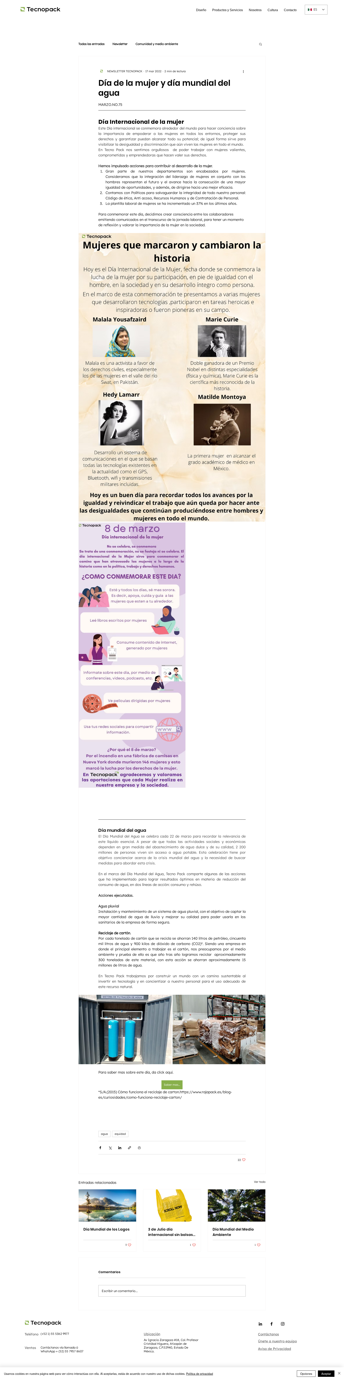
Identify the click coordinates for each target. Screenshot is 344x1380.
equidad (120, 1134)
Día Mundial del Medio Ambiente (233, 1232)
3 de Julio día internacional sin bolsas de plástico (170, 1232)
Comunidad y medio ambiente (157, 44)
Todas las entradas (91, 44)
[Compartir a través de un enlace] (129, 1148)
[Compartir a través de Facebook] (100, 1148)
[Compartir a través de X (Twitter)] (110, 1148)
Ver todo (260, 1182)
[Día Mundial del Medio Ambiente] (236, 1205)
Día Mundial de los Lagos (106, 1229)
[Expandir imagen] (172, 377)
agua (104, 1134)
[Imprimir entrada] (139, 1148)
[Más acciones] (243, 71)
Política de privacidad (199, 1374)
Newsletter (120, 44)
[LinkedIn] (260, 1323)
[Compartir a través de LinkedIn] (120, 1148)
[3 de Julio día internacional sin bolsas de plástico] (172, 1205)
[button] (260, 44)
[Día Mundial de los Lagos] (107, 1205)
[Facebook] (271, 1323)
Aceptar (326, 1374)
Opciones (306, 1374)
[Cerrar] (339, 1373)
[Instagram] (282, 1323)
